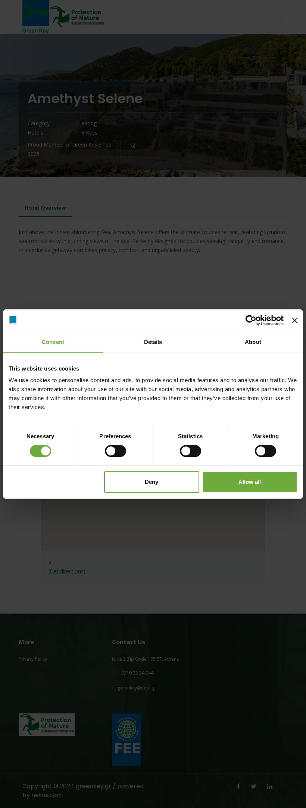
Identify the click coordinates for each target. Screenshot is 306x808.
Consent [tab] (53, 342)
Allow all (249, 482)
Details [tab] (153, 342)
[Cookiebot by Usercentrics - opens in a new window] (251, 320)
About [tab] (253, 342)
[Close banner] (294, 320)
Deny (151, 482)
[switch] (115, 451)
